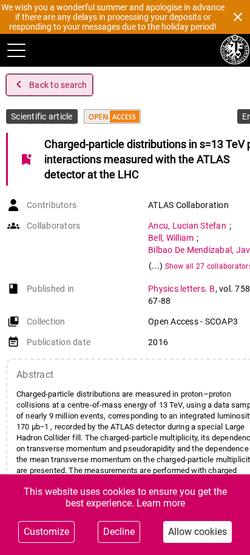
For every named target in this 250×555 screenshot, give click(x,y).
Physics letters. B (181, 289)
